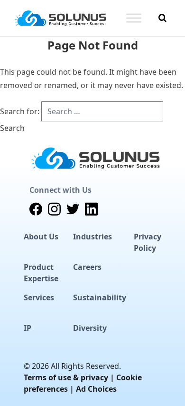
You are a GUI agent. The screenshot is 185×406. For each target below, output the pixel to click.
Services (39, 297)
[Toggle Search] (162, 18)
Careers (87, 267)
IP (27, 328)
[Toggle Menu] (133, 17)
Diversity (90, 328)
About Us (41, 236)
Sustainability (99, 297)
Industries (92, 236)
